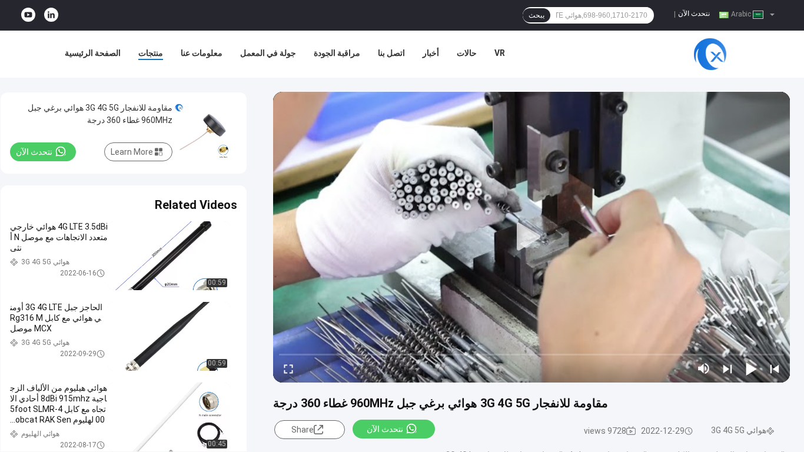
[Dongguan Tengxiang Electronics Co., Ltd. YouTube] (28, 15)
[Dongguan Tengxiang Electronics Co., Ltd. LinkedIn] (51, 15)
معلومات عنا (201, 53)
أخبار (431, 53)
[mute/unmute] (704, 368)
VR (499, 53)
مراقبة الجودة (337, 53)
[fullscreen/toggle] (288, 368)
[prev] (774, 368)
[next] (727, 368)
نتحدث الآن (694, 13)
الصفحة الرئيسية (93, 53)
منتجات (150, 53)
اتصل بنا (391, 53)
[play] (531, 237)
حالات (467, 53)
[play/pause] (751, 368)
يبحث (536, 15)
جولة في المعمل (268, 53)
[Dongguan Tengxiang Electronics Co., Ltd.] (710, 54)
